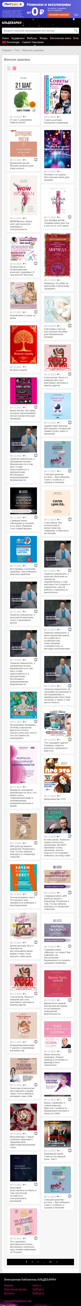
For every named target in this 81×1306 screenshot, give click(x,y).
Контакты (9, 1293)
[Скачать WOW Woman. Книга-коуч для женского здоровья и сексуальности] (23, 195)
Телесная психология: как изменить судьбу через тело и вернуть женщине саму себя (22, 1092)
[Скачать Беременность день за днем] (23, 295)
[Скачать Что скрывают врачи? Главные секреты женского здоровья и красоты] (57, 723)
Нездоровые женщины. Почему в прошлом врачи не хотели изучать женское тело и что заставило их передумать (23, 731)
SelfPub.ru (38, 1289)
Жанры (43, 38)
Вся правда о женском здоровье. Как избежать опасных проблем (23, 572)
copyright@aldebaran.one (17, 1300)
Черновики (38, 42)
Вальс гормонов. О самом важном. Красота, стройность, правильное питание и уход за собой (56, 1108)
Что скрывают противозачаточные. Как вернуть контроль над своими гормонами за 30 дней (23, 1247)
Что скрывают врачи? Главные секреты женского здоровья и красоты (56, 747)
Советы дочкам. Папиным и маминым (56, 121)
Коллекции (13, 42)
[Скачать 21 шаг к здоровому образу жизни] (23, 94)
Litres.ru (36, 1285)
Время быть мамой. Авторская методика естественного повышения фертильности (55, 1008)
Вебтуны (32, 38)
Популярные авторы (15, 1289)
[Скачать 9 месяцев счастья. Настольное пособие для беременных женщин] (57, 309)
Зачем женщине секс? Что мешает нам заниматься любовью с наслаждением (23, 901)
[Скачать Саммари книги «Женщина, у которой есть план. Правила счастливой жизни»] (23, 500)
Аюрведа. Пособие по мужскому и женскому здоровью (56, 286)
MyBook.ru (38, 1293)
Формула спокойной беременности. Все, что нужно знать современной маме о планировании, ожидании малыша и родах (23, 798)
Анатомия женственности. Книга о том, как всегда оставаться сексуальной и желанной (23, 1194)
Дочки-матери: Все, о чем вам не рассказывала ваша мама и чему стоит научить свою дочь (22, 951)
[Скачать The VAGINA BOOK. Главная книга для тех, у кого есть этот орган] (57, 200)
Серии (25, 42)
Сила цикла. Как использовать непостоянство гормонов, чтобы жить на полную (56, 528)
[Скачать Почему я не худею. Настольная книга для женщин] (57, 149)
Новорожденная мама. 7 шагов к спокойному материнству (22, 1048)
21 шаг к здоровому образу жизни (21, 121)
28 (50, 1262)
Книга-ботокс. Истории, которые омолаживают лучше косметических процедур (23, 414)
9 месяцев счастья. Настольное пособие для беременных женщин (55, 333)
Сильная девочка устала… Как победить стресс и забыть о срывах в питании (57, 478)
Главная (6, 50)
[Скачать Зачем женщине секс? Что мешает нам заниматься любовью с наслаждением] (23, 877)
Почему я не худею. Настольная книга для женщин (56, 177)
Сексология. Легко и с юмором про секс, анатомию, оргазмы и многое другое (22, 1001)
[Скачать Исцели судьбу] (23, 344)
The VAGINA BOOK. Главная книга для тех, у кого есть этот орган (57, 223)
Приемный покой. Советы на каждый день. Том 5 (54, 1156)
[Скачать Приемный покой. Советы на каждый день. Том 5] (57, 1134)
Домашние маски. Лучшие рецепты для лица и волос (22, 166)
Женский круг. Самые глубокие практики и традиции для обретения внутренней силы (22, 1142)
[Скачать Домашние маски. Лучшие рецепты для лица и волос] (23, 143)
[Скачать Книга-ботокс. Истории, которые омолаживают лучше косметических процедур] (23, 390)
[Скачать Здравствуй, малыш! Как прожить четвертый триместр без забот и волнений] (57, 406)
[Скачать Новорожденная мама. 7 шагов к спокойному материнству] (23, 1025)
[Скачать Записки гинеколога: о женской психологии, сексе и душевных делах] (23, 595)
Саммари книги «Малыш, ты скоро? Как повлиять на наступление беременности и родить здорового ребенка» (57, 956)
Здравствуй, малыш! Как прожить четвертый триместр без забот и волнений (57, 430)
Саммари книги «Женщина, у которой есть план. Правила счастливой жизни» (22, 524)
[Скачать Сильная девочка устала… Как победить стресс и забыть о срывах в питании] (57, 454)
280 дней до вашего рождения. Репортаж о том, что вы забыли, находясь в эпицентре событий (22, 851)
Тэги (16, 50)
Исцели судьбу (18, 370)
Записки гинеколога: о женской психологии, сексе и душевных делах (22, 619)
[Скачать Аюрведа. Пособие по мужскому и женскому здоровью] (57, 255)
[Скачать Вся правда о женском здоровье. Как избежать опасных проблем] (23, 549)
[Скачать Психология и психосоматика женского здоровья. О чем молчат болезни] (23, 249)
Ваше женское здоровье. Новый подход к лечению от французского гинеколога (56, 1059)
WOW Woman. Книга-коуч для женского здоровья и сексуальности (21, 225)
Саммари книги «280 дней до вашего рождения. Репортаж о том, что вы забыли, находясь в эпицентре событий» (56, 902)
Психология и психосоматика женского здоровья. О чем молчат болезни (22, 271)
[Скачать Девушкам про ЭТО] (57, 775)
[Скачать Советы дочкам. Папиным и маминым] (57, 94)
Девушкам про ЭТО (55, 799)
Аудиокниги (17, 38)
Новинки (8, 1285)
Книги (5, 38)
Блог (76, 38)
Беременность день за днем (22, 316)
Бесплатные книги (60, 38)
